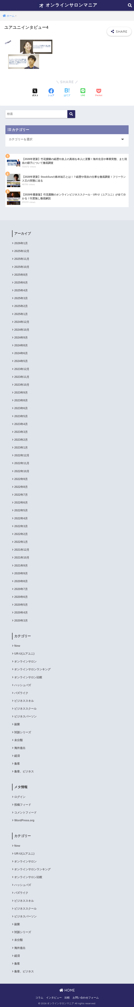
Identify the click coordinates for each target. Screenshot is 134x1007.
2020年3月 (21, 620)
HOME (69, 990)
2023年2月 (21, 439)
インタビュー (54, 997)
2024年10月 (21, 329)
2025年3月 (21, 298)
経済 (17, 755)
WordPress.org (24, 820)
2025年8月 (21, 274)
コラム (39, 997)
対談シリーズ (22, 732)
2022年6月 (21, 502)
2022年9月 (21, 479)
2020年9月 (21, 573)
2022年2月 (21, 534)
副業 (17, 724)
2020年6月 (21, 596)
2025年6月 (21, 282)
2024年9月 (21, 337)
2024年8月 (21, 345)
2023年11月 (21, 376)
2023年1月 (21, 447)
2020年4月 (21, 612)
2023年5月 (21, 416)
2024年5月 (21, 361)
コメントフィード (25, 812)
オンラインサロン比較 (28, 677)
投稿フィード (22, 804)
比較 (67, 997)
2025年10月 (21, 266)
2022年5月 (21, 510)
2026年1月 (21, 243)
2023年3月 (21, 431)
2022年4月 (21, 518)
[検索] (71, 114)
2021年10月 (21, 557)
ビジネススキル (24, 700)
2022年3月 (21, 526)
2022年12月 (21, 455)
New (17, 645)
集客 (17, 763)
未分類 (18, 740)
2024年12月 (21, 321)
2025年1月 (21, 314)
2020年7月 (21, 589)
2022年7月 (21, 494)
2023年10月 (21, 384)
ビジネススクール (25, 708)
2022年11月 (21, 463)
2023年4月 (21, 424)
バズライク (21, 692)
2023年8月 (21, 400)
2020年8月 (21, 581)
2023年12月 (21, 369)
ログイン (19, 796)
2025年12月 (21, 251)
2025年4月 (21, 290)
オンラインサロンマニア (71, 4)
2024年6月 (21, 353)
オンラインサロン (25, 661)
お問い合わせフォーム (86, 997)
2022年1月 (21, 541)
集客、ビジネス (24, 771)
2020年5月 (21, 604)
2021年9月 (21, 565)
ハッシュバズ (22, 685)
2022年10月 (21, 471)
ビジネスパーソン (25, 716)
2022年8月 (21, 486)
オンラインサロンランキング (32, 669)
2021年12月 (21, 549)
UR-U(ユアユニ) (24, 653)
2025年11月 (21, 258)
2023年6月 (21, 408)
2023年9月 (21, 392)
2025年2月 (21, 306)
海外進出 (19, 747)
